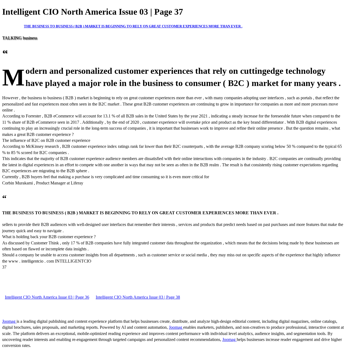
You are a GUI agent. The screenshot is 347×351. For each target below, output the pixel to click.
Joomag (9, 321)
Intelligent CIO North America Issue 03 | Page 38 (138, 297)
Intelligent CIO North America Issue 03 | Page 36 (47, 297)
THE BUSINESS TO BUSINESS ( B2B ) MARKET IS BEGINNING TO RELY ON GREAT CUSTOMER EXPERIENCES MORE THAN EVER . (133, 26)
